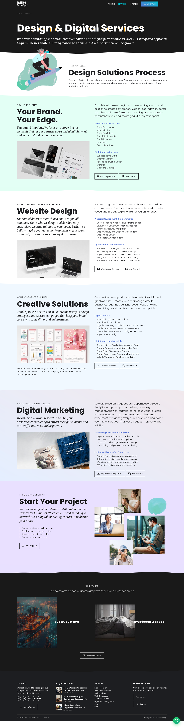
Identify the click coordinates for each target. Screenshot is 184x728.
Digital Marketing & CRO (105, 701)
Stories (134, 4)
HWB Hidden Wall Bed (148, 622)
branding (39, 39)
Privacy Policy (149, 717)
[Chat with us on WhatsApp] (176, 720)
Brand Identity (101, 688)
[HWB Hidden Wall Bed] (115, 622)
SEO (96, 704)
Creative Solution (102, 698)
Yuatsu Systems (67, 622)
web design (54, 39)
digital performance (107, 39)
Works (111, 4)
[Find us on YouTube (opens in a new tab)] (34, 698)
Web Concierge (101, 696)
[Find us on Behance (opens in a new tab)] (39, 698)
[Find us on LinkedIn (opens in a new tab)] (29, 698)
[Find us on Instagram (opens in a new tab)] (24, 698)
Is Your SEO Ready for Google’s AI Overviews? (74, 697)
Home (19, 13)
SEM (96, 707)
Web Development (103, 690)
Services (122, 4)
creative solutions (75, 39)
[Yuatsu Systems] (37, 622)
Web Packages (101, 693)
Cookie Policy (161, 717)
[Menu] (163, 4)
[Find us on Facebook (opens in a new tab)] (19, 698)
